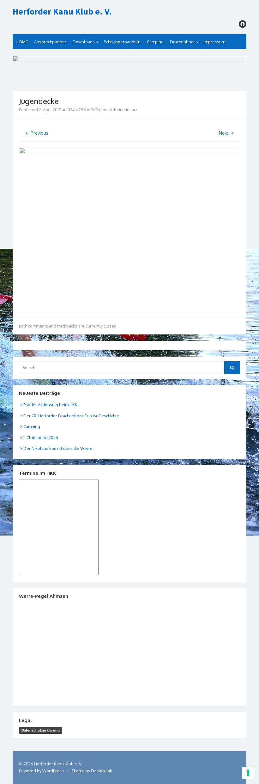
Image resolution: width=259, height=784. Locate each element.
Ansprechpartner (50, 41)
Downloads (84, 41)
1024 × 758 (76, 109)
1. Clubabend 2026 (40, 437)
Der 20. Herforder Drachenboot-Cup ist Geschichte (71, 415)
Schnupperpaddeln (122, 41)
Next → (226, 133)
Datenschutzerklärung (40, 730)
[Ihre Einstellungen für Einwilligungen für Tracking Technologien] (248, 773)
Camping (155, 41)
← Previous (36, 133)
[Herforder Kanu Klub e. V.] (129, 70)
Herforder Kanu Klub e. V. (62, 11)
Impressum (214, 41)
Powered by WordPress (41, 770)
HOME (22, 41)
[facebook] (242, 24)
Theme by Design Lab (92, 770)
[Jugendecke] (129, 152)
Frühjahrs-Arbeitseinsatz (114, 109)
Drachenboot (182, 41)
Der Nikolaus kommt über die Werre (58, 448)
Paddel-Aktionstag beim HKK (50, 404)
